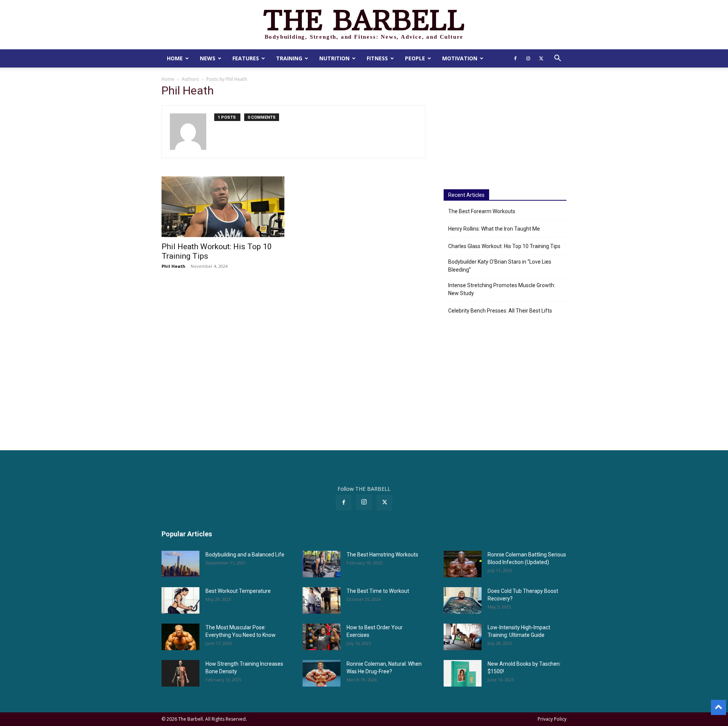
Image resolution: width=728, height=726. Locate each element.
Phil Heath (173, 266)
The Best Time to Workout (378, 591)
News (207, 58)
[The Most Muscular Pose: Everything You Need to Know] (180, 637)
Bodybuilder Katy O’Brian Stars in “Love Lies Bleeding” (499, 266)
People (415, 58)
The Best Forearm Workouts (481, 211)
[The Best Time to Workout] (321, 600)
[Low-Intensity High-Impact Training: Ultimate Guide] (463, 637)
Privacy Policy (552, 719)
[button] (557, 59)
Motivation (459, 58)
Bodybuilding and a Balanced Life (245, 555)
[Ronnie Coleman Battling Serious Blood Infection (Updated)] (463, 564)
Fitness (377, 58)
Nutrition (334, 58)
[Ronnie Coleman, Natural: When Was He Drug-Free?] (321, 673)
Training (289, 58)
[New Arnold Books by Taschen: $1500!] (463, 673)
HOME (175, 58)
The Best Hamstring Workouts (382, 555)
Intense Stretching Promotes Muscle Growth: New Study (501, 289)
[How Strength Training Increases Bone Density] (180, 673)
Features (245, 58)
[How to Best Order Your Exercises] (321, 637)
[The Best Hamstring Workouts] (321, 564)
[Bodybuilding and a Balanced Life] (180, 564)
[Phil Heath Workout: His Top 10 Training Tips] (223, 206)
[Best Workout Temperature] (180, 600)
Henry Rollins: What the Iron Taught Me (494, 229)
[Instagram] (528, 58)
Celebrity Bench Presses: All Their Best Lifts (500, 311)
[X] (541, 58)
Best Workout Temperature (238, 591)
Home (168, 79)
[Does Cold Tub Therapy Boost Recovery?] (463, 600)
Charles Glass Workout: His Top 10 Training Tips (504, 246)
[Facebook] (515, 58)
